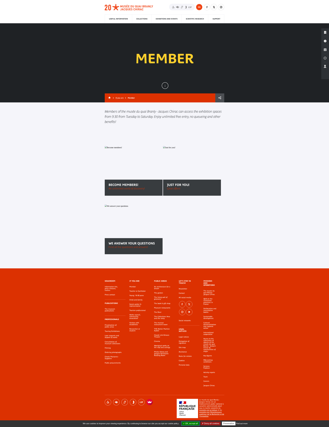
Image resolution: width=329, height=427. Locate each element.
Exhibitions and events (166, 19)
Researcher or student (134, 330)
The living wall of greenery (160, 298)
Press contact (110, 295)
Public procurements (113, 363)
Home (109, 97)
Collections (141, 19)
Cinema (157, 341)
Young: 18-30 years (136, 295)
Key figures (207, 356)
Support (216, 19)
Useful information (118, 19)
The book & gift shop (162, 303)
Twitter (214, 7)
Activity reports (209, 372)
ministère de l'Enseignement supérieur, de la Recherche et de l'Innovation (211, 414)
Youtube (189, 312)
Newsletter (183, 289)
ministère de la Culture (208, 410)
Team (205, 377)
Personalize (228, 423)
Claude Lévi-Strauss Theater (161, 336)
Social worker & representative (135, 305)
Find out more (242, 423)
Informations (325, 41)
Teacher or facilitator (137, 291)
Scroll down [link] (165, 85)
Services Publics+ (206, 367)
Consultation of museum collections (112, 343)
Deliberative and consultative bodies (209, 310)
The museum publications (110, 310)
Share (219, 97)
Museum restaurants (162, 308)
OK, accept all (191, 423)
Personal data (184, 365)
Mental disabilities (133, 402)
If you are (120, 98)
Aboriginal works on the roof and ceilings (162, 346)
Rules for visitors (185, 356)
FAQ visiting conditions (208, 361)
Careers (206, 381)
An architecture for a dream (162, 287)
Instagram (221, 7)
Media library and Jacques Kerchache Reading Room (161, 353)
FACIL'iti (150, 402)
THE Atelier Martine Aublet (162, 330)
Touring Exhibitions (112, 331)
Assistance (183, 352)
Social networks (185, 321)
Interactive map (325, 66)
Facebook (207, 7)
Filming (108, 348)
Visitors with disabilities (182, 7)
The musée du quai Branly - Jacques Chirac (209, 292)
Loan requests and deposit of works (112, 336)
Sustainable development (208, 317)
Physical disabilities (108, 402)
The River (157, 312)
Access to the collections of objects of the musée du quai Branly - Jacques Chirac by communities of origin (209, 345)
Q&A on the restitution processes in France (208, 301)
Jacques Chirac (209, 385)
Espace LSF (141, 402)
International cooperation (208, 333)
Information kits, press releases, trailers (111, 288)
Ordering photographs (113, 352)
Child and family (135, 300)
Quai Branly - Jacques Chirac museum (129, 7)
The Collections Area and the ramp (162, 317)
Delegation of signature (184, 342)
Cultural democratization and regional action (209, 325)
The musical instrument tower (161, 323)
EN (199, 7)
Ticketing (325, 32)
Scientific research (195, 19)
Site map (182, 347)
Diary (325, 49)
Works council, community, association (134, 316)
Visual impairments (116, 402)
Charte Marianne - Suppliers (112, 357)
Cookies (182, 361)
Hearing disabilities (124, 402)
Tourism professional (137, 310)
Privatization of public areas (111, 326)
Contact (182, 293)
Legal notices (184, 337)
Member (132, 287)
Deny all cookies (211, 423)
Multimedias (325, 58)
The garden (158, 293)
